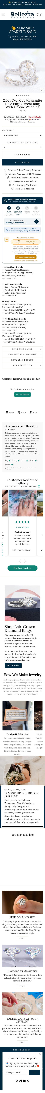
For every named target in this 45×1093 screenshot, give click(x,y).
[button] (22, 119)
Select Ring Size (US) (22, 143)
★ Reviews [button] (2, 549)
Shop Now (13, 666)
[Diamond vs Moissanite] (22, 956)
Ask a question (22, 365)
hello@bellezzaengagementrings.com (26, 260)
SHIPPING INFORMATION (22, 354)
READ (22, 938)
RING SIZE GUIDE (22, 349)
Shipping (13, 122)
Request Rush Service (27, 257)
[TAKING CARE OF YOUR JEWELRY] (22, 1003)
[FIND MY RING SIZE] (22, 902)
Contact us (27, 657)
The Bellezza (22, 1050)
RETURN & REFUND (22, 360)
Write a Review (22, 394)
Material (8, 131)
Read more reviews (22, 568)
